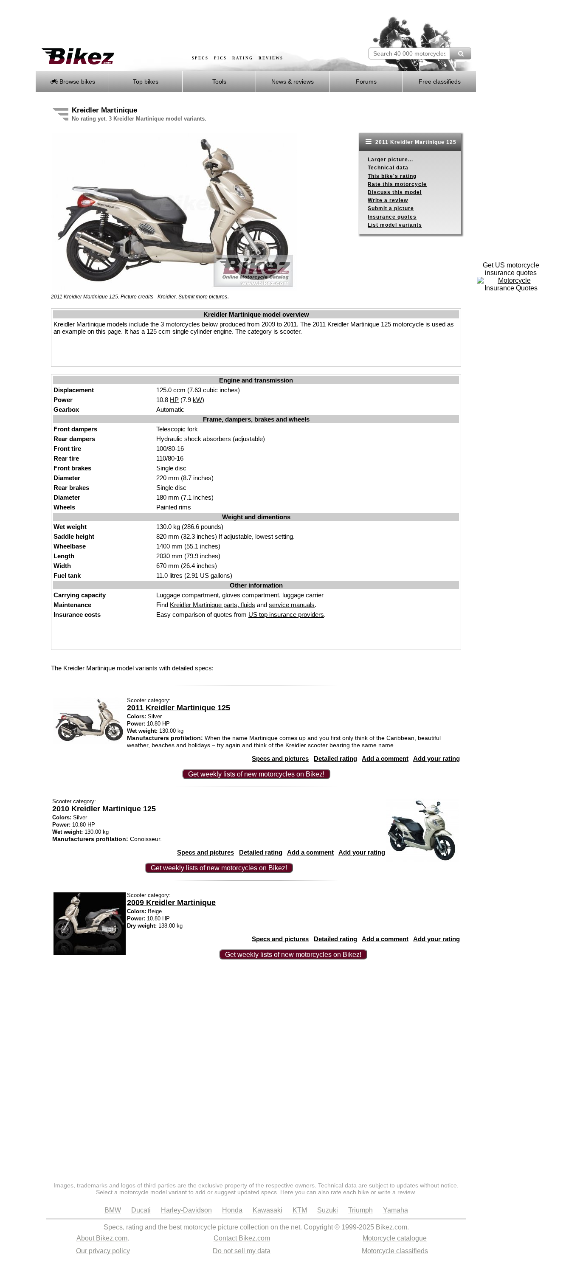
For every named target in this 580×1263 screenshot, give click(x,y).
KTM (300, 1210)
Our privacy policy (103, 1251)
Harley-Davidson (186, 1210)
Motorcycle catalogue (395, 1238)
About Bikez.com (101, 1238)
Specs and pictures (280, 758)
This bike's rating (392, 176)
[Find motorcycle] (460, 53)
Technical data (388, 168)
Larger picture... (390, 160)
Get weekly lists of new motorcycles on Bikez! (256, 774)
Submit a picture (391, 208)
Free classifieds (440, 81)
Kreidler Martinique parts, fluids (212, 604)
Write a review (388, 200)
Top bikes (145, 81)
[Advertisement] (189, 24)
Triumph (360, 1210)
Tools (219, 81)
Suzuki (327, 1210)
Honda (232, 1210)
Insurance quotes (392, 217)
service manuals (292, 604)
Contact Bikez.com (242, 1238)
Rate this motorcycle (397, 184)
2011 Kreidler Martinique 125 (415, 142)
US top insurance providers (286, 614)
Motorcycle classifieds (395, 1251)
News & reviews (292, 81)
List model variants (395, 225)
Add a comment (385, 758)
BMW (112, 1210)
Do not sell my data (241, 1251)
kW (197, 399)
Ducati (141, 1210)
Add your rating (436, 758)
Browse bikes (76, 81)
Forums (366, 81)
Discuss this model (395, 192)
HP (174, 399)
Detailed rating (335, 758)
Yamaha (395, 1210)
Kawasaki (267, 1210)
